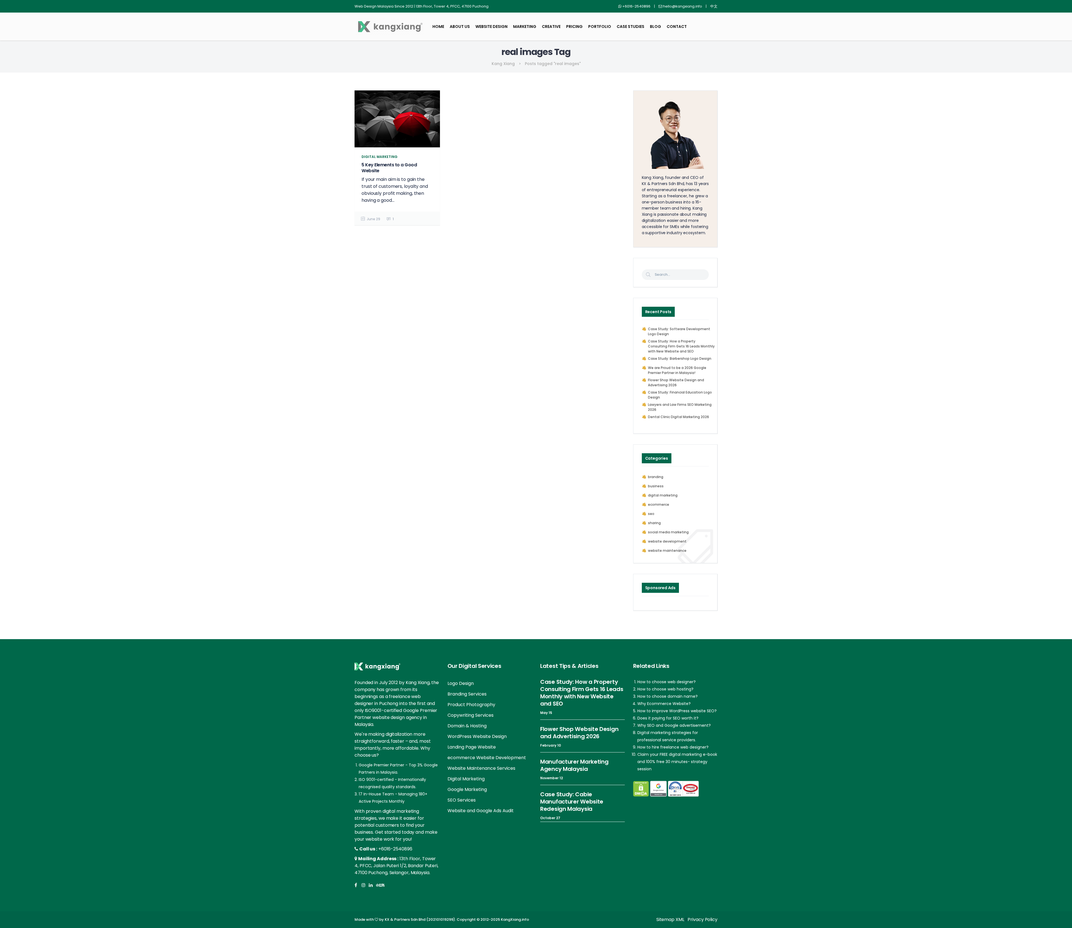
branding (655, 476)
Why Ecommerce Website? (664, 703)
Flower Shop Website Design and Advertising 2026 (676, 382)
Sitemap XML (670, 919)
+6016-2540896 (395, 849)
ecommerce (658, 504)
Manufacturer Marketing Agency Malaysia (574, 765)
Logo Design (461, 683)
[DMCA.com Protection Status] (641, 789)
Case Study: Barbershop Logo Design (679, 358)
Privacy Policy (702, 919)
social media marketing (668, 532)
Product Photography (471, 704)
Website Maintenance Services (481, 768)
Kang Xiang (503, 63)
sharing (654, 523)
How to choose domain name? (667, 696)
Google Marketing (467, 789)
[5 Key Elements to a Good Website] (397, 118)
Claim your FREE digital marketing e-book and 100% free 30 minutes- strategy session (677, 762)
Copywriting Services (471, 715)
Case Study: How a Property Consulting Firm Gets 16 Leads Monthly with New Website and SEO (681, 346)
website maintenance (667, 550)
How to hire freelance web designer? (673, 747)
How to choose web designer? (666, 682)
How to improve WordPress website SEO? (677, 711)
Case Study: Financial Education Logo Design (680, 395)
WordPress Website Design (477, 736)
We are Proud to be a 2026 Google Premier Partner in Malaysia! (677, 370)
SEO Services (462, 800)
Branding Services (467, 694)
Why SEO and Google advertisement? (674, 725)
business (656, 486)
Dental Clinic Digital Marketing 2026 (678, 416)
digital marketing (663, 495)
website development (667, 541)
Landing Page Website (472, 747)
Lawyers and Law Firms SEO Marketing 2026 (680, 407)
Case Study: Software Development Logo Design (679, 331)
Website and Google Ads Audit (481, 810)
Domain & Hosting (467, 726)
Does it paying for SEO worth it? (667, 718)
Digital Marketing (466, 779)
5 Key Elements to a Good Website (389, 168)
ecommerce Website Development (487, 757)
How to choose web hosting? (665, 689)
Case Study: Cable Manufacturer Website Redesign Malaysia (571, 801)
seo (651, 513)
